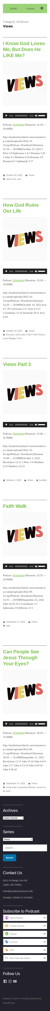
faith (8, 626)
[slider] (42, 115)
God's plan (20, 334)
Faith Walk (15, 506)
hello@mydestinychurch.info (18, 891)
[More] (41, 8)
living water (11, 787)
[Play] (6, 115)
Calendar (30, 8)
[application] (25, 115)
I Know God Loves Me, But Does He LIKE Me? (24, 49)
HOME (13, 8)
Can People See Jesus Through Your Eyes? (21, 657)
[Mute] (36, 115)
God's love (11, 179)
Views (31, 175)
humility (43, 480)
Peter (29, 334)
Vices (19, 338)
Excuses (10, 334)
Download (18, 124)
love (19, 179)
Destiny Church (11, 998)
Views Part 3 (17, 364)
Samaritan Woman (26, 787)
